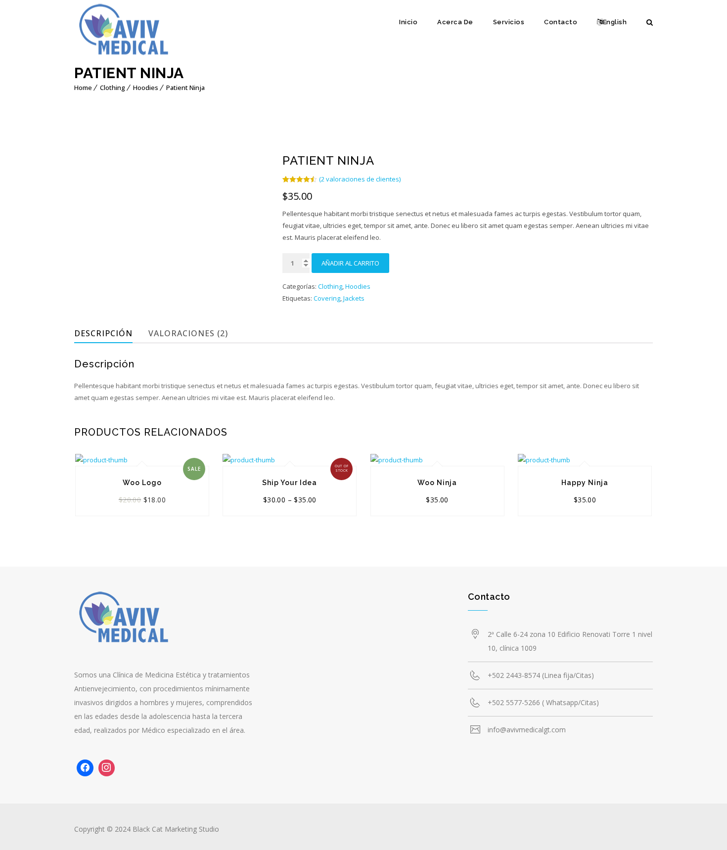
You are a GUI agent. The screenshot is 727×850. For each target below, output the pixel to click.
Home (83, 87)
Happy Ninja (584, 483)
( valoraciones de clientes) (360, 179)
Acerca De (455, 22)
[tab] (109, 333)
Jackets (353, 298)
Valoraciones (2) (188, 333)
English (615, 22)
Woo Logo (142, 483)
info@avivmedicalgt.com (527, 729)
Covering (327, 298)
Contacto (560, 22)
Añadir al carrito (350, 263)
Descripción (103, 333)
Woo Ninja (437, 483)
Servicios (509, 22)
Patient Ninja (185, 87)
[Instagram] (107, 768)
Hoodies (145, 87)
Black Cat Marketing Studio (176, 829)
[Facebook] (85, 768)
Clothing (112, 87)
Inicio (408, 22)
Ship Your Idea (289, 483)
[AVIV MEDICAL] (123, 32)
